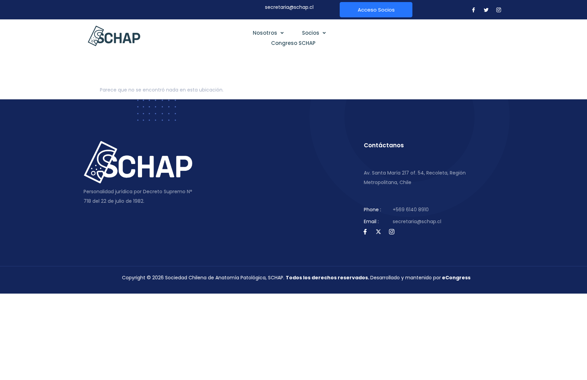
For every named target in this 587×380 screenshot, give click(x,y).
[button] (268, 33)
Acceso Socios (376, 9)
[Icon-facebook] (473, 10)
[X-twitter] (378, 231)
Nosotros (265, 32)
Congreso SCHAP (293, 43)
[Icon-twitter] (486, 10)
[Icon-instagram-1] (498, 10)
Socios (310, 32)
